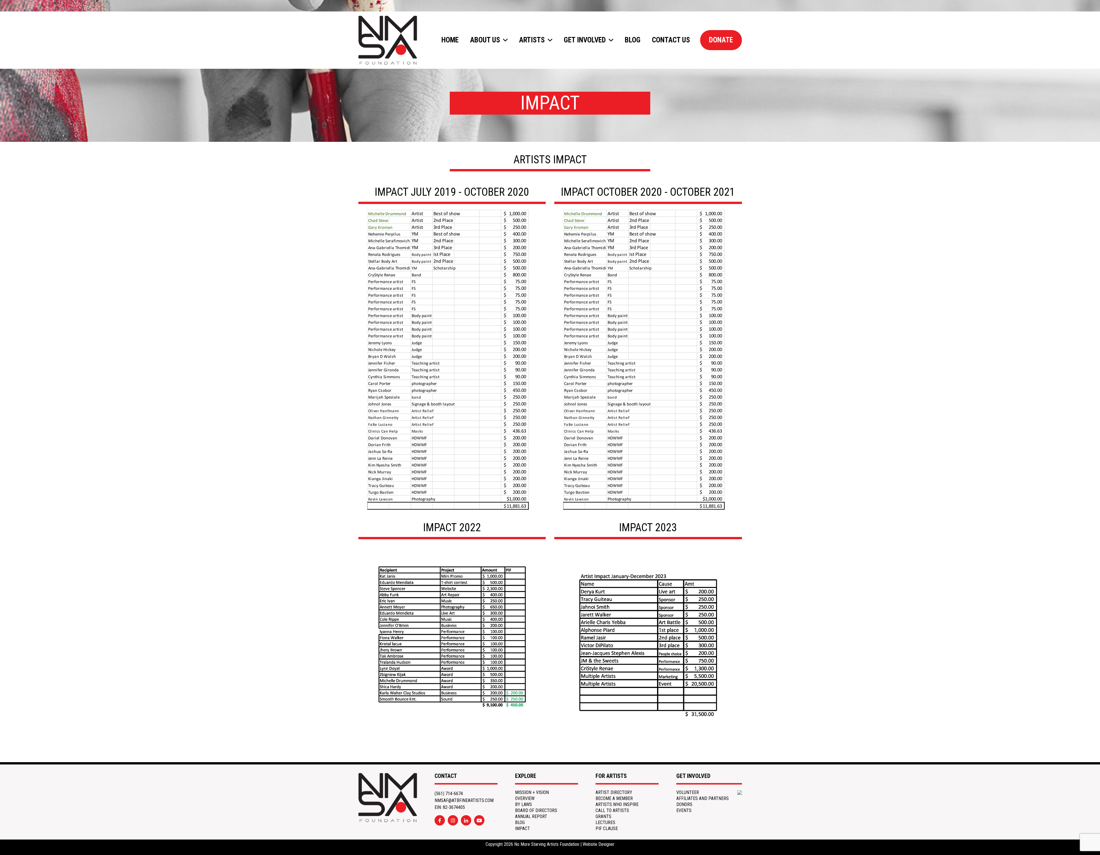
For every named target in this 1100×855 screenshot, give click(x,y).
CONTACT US (671, 40)
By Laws (523, 804)
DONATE (721, 40)
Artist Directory (614, 792)
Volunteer (687, 792)
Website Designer (598, 844)
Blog (633, 40)
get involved (585, 40)
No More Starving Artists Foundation (546, 844)
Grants (603, 816)
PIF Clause (607, 828)
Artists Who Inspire (617, 804)
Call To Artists (612, 810)
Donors (684, 804)
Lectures (605, 822)
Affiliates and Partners (702, 798)
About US (485, 40)
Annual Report (531, 816)
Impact (522, 828)
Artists (532, 40)
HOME (450, 40)
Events (684, 810)
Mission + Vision (532, 792)
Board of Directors (536, 810)
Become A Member (614, 798)
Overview (525, 798)
